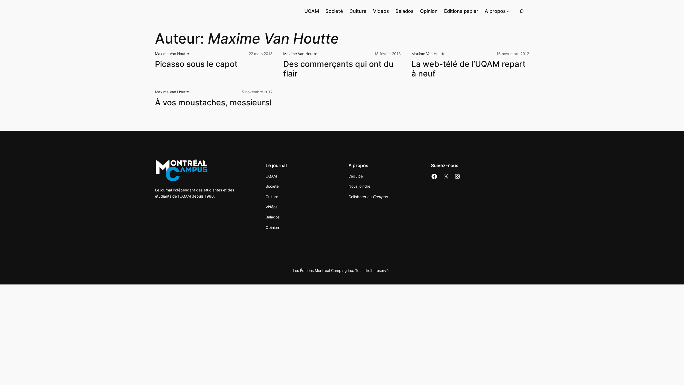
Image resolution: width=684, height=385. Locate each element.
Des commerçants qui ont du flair (338, 68)
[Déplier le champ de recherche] (521, 11)
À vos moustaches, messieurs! (213, 102)
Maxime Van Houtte (172, 53)
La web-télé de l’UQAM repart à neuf (468, 68)
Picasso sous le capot (196, 64)
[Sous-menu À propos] (508, 11)
